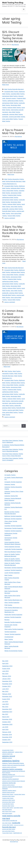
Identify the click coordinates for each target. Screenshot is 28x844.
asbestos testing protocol (8, 785)
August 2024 (6, 668)
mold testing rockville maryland (11, 817)
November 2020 (7, 719)
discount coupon (11, 98)
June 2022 (5, 704)
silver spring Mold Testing (10, 119)
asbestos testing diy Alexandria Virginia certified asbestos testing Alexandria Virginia (13, 777)
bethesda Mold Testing (18, 188)
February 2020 (6, 732)
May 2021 (5, 714)
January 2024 (6, 678)
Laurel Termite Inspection (12, 572)
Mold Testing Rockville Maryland (14, 89)
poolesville (5, 114)
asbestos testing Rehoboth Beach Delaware (12, 787)
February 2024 (6, 676)
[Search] (24, 426)
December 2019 (7, 734)
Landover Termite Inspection (13, 570)
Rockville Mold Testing (9, 211)
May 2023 (5, 691)
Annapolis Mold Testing (11, 91)
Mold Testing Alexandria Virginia (14, 179)
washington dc (17, 833)
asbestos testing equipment (10, 779)
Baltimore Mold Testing (7, 794)
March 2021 (5, 717)
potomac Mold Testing (16, 114)
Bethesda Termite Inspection (13, 518)
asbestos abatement (8, 752)
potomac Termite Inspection (12, 617)
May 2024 (5, 673)
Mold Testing (8, 371)
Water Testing (8, 639)
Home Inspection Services (12, 546)
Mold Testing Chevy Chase (8, 811)
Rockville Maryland (9, 827)
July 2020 (5, 727)
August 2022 (6, 699)
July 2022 (5, 701)
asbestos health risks (7, 754)
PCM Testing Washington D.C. (13, 607)
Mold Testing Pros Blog (12, 2)
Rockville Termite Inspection (12, 622)
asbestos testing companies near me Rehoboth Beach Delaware (13, 772)
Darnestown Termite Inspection (13, 528)
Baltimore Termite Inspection (13, 516)
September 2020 (7, 724)
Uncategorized (8, 637)
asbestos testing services (8, 792)
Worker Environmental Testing (13, 651)
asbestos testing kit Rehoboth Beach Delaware (13, 781)
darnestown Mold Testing (10, 96)
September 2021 (7, 711)
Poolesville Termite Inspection (13, 614)
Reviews (6, 619)
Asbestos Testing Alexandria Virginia (13, 763)
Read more (5, 84)
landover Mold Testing (14, 107)
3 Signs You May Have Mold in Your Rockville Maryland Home (13, 231)
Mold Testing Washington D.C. (13, 600)
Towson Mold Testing (13, 215)
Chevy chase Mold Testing (10, 190)
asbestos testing (10, 760)
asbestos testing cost (8, 774)
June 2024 (5, 671)
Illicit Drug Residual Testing (12, 551)
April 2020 (5, 729)
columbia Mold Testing (17, 94)
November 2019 (7, 737)
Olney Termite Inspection (11, 602)
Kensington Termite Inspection (13, 567)
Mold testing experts (7, 813)
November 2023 (7, 684)
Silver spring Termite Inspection (13, 629)
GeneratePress (14, 841)
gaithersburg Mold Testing (15, 100)
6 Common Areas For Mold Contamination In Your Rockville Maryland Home (12, 317)
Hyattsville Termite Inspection (13, 549)
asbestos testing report (9, 790)
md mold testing (7, 809)
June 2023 (5, 689)
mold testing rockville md (9, 820)
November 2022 (7, 696)
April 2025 (5, 663)
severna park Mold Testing (17, 116)
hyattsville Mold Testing (8, 803)
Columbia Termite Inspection (13, 525)
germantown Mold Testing (10, 103)
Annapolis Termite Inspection (13, 482)
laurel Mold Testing (18, 807)
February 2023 (6, 694)
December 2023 (7, 681)
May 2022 (5, 706)
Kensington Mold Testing (8, 805)
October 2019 (6, 739)
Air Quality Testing (9, 475)
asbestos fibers (18, 752)
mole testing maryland (15, 403)
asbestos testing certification (9, 767)
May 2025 (5, 661)
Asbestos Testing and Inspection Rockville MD (13, 765)
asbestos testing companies (12, 769)
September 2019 (7, 742)
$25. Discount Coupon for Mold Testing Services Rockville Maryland (13, 36)
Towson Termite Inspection (12, 634)
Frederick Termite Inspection (13, 531)
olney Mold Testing (14, 112)
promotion (5, 116)
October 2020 (6, 722)
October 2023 (6, 686)
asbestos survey (7, 758)
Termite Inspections (10, 631)
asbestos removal (8, 756)
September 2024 (7, 666)
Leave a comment (9, 218)
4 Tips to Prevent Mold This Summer (13, 131)
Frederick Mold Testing (14, 195)
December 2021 (7, 709)
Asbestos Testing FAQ (11, 496)
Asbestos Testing (9, 484)
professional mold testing (18, 825)
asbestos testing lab (9, 783)
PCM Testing (8, 605)
